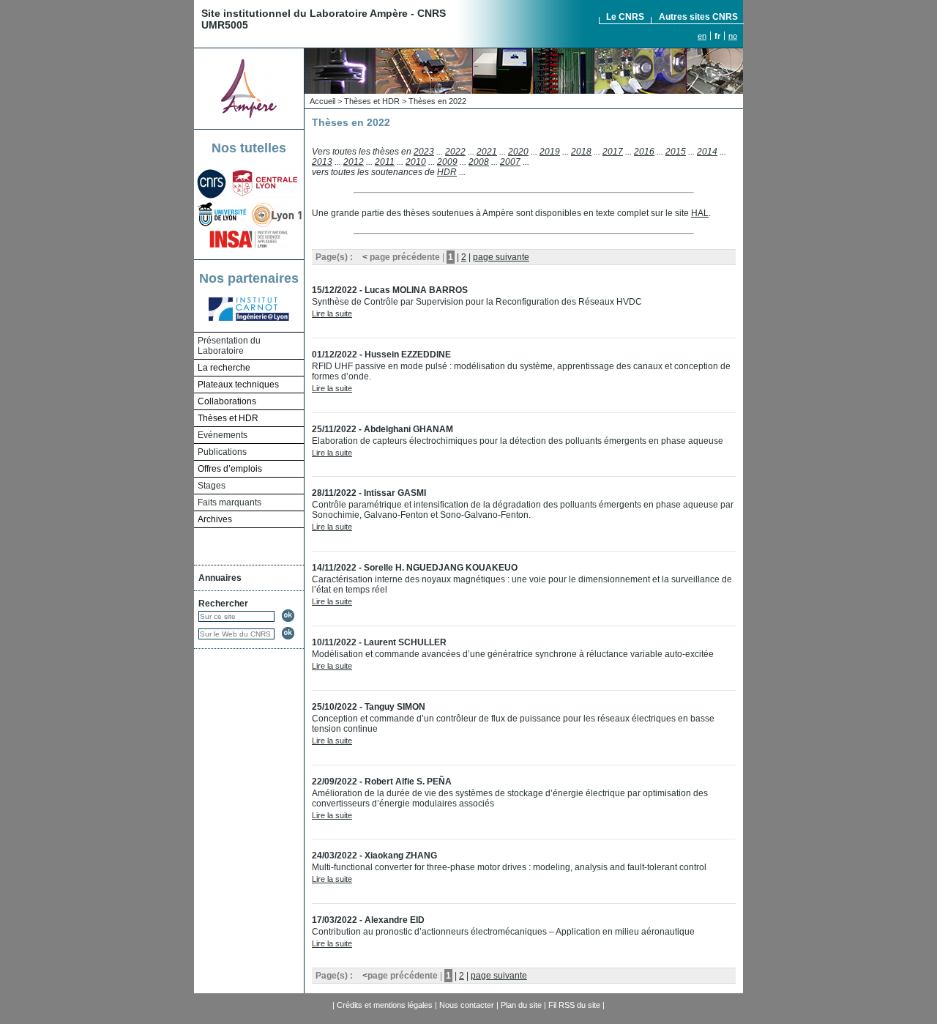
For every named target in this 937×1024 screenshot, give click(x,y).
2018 (581, 151)
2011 (385, 162)
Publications (222, 452)
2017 (612, 151)
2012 (353, 162)
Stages (211, 486)
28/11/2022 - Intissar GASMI (369, 493)
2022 (455, 151)
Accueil (322, 101)
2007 (510, 162)
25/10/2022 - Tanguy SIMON (368, 707)
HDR (447, 172)
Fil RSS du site (574, 1005)
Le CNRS (625, 17)
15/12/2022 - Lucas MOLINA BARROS (390, 290)
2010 (416, 162)
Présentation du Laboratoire (229, 345)
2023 (424, 151)
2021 (487, 151)
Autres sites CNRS (698, 17)
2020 (518, 151)
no (732, 35)
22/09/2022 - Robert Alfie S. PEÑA (382, 781)
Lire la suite (332, 313)
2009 (447, 162)
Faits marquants (229, 502)
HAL (700, 213)
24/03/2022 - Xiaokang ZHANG (374, 855)
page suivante (501, 257)
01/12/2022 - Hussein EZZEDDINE (381, 354)
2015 (675, 151)
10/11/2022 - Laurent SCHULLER (379, 642)
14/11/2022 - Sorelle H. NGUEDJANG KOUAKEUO (415, 568)
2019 (550, 151)
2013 (322, 162)
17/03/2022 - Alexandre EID (368, 920)
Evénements (222, 435)
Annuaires (220, 578)
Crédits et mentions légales (385, 1005)
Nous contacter (466, 1005)
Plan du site (521, 1005)
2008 (478, 162)
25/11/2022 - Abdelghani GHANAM (382, 429)
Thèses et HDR (372, 101)
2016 (644, 151)
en (702, 35)
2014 (707, 151)
